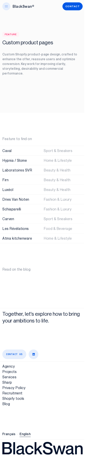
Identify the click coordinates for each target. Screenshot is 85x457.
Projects (9, 371)
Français (8, 434)
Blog (6, 404)
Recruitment (12, 393)
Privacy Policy (14, 387)
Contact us (14, 354)
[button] (6, 6)
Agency (8, 366)
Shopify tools (13, 398)
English (25, 434)
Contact (72, 6)
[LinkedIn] (33, 354)
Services (9, 377)
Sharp (7, 382)
